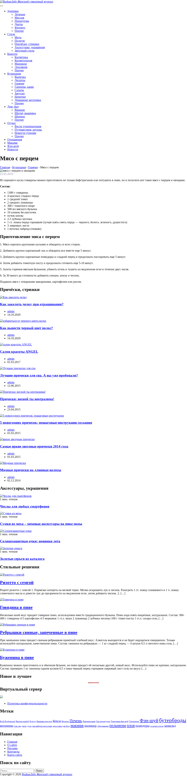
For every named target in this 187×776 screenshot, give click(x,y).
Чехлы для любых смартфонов (24, 506)
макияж (77, 725)
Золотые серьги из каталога (22, 559)
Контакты (13, 751)
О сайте (12, 745)
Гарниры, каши (24, 86)
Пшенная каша (89, 721)
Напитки (20, 96)
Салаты (19, 90)
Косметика (21, 57)
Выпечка (20, 76)
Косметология (23, 60)
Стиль (11, 34)
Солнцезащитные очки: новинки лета (30, 541)
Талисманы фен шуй (119, 721)
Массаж (19, 17)
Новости (12, 149)
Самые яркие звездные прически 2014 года (34, 446)
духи (29, 726)
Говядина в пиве (16, 607)
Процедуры (22, 21)
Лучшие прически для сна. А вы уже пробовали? (39, 375)
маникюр (90, 726)
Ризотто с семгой (17, 582)
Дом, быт (13, 106)
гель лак (17, 726)
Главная (12, 741)
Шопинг (20, 116)
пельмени (117, 725)
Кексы (57, 721)
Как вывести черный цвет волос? (26, 328)
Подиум (20, 40)
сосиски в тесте (157, 726)
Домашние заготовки (28, 100)
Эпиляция (21, 67)
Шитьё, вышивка (25, 113)
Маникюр (21, 63)
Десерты (20, 80)
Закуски (20, 93)
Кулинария (14, 73)
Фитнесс (20, 27)
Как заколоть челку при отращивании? (32, 304)
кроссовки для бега (61, 726)
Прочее (19, 30)
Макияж (12, 142)
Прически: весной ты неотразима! (27, 399)
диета (24, 726)
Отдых (11, 123)
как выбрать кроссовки (42, 726)
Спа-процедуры (103, 721)
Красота (12, 53)
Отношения (14, 139)
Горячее (19, 83)
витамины (6, 726)
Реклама (12, 748)
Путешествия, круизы (28, 129)
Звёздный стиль (24, 50)
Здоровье (13, 11)
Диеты (19, 24)
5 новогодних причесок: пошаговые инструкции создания (46, 423)
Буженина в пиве (17, 657)
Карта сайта (14, 754)
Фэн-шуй (13, 146)
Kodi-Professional (7, 721)
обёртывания (103, 726)
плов (131, 725)
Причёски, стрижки (27, 44)
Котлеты (65, 721)
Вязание (20, 109)
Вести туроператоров (28, 126)
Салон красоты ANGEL (19, 352)
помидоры (142, 726)
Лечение (20, 14)
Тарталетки (134, 721)
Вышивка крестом (44, 721)
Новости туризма (25, 132)
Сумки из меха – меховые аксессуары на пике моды (41, 524)
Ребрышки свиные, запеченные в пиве (38, 632)
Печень (76, 721)
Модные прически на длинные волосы (30, 470)
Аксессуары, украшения (30, 47)
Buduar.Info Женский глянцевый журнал (47, 774)
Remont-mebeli (22, 721)
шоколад (170, 726)
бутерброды (172, 720)
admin (10, 311)
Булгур (33, 721)
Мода (18, 37)
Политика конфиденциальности (27, 703)
